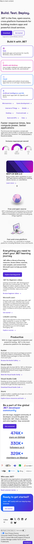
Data (23, 118)
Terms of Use (21, 539)
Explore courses (8, 330)
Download (6, 33)
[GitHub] (18, 519)
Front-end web (21, 113)
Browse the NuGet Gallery (10, 360)
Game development (23, 103)
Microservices (7, 103)
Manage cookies (11, 539)
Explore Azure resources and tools (12, 398)
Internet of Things (11, 108)
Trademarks (5, 542)
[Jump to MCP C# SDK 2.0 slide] (17, 185)
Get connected (10, 426)
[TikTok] (25, 519)
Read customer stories (8, 490)
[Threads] (11, 522)
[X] (15, 519)
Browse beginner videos (11, 293)
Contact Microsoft (12, 537)
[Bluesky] (15, 522)
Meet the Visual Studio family (10, 375)
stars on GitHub (17, 437)
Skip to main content (7, 1)
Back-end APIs (12, 118)
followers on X (17, 447)
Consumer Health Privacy (9, 535)
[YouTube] (11, 519)
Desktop (9, 113)
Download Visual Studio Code (11, 387)
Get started (19, 33)
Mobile (24, 108)
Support (20, 537)
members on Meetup (17, 457)
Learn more (10, 183)
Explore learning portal (12, 274)
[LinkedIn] (22, 519)
